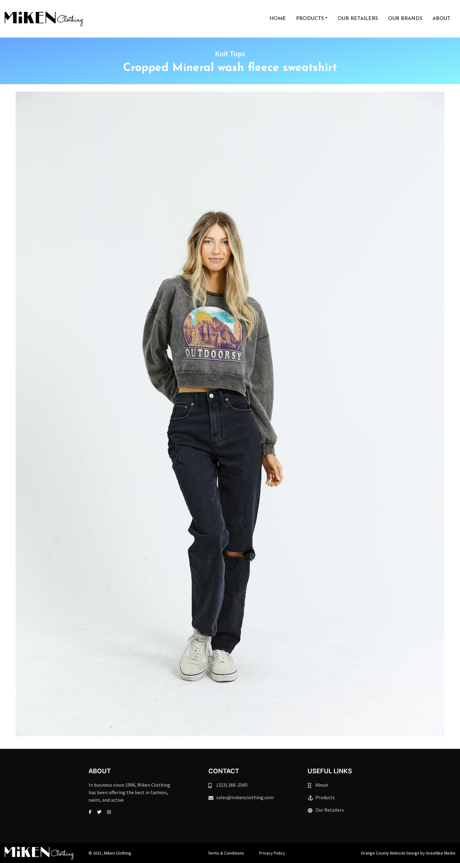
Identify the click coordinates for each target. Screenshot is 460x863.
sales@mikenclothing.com (245, 797)
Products (325, 797)
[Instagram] (109, 812)
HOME (277, 18)
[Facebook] (90, 812)
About (322, 785)
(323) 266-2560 (232, 785)
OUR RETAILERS (358, 18)
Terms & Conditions (226, 853)
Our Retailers (329, 810)
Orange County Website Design (390, 853)
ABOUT (441, 18)
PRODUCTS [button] (310, 18)
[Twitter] (99, 812)
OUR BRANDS (405, 18)
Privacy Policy (272, 853)
